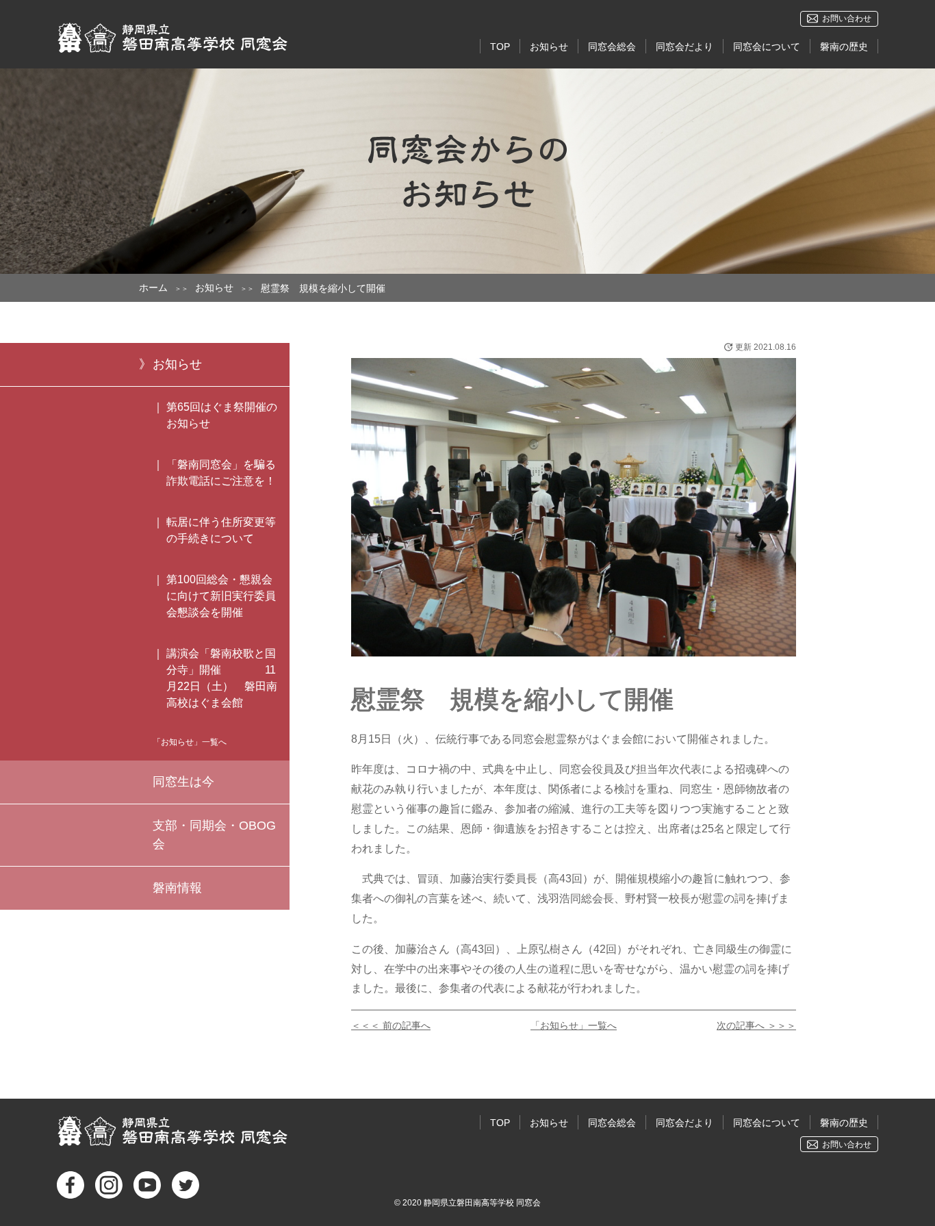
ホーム (153, 287)
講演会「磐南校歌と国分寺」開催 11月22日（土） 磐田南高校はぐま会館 (221, 678)
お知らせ (549, 46)
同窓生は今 (183, 782)
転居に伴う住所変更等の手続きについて (221, 530)
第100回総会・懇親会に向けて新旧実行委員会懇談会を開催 (221, 596)
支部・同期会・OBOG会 (214, 835)
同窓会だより (684, 46)
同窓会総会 (612, 46)
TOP (500, 46)
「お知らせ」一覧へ (573, 1025)
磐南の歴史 (844, 46)
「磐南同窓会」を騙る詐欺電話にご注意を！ (221, 473)
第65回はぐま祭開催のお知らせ (221, 415)
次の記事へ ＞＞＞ (756, 1025)
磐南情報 (177, 888)
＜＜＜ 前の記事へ (391, 1025)
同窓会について (766, 46)
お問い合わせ (846, 18)
